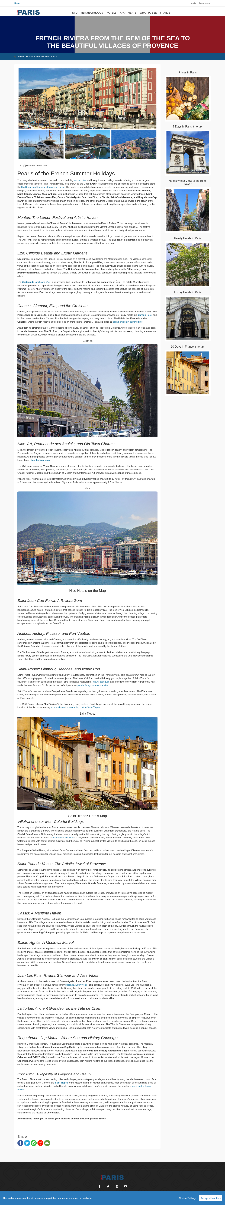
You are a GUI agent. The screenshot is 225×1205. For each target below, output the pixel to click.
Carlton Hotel (145, 315)
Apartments (204, 3)
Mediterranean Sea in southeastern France (43, 187)
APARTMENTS (128, 13)
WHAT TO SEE (148, 13)
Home (17, 3)
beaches (69, 984)
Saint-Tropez (61, 1082)
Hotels (193, 3)
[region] (112, 1198)
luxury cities (80, 180)
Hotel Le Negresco (40, 460)
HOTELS (111, 13)
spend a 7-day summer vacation (92, 685)
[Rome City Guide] (112, 1176)
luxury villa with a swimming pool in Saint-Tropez (75, 707)
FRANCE (165, 13)
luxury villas (81, 984)
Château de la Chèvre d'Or (36, 282)
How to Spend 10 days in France (41, 56)
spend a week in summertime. (128, 321)
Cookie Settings (187, 1198)
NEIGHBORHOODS (92, 13)
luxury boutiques (101, 681)
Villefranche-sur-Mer (62, 837)
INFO (75, 13)
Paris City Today (28, 12)
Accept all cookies (211, 1198)
